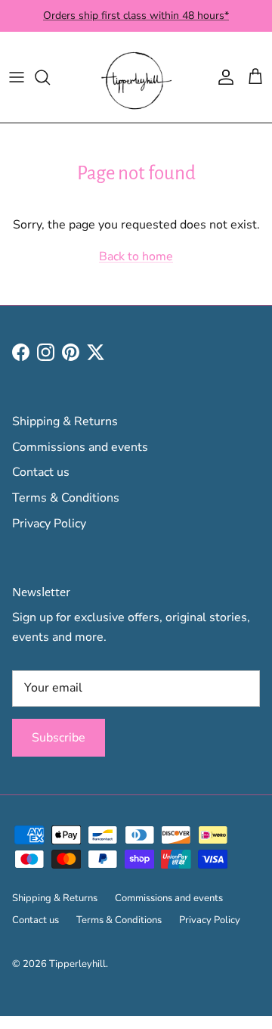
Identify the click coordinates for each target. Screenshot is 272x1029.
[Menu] (16, 77)
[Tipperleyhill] (136, 77)
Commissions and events (80, 447)
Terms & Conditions (65, 498)
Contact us (41, 472)
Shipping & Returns (65, 421)
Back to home (136, 256)
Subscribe (58, 737)
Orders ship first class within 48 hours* (136, 15)
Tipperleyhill (77, 964)
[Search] (49, 77)
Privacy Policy (49, 523)
